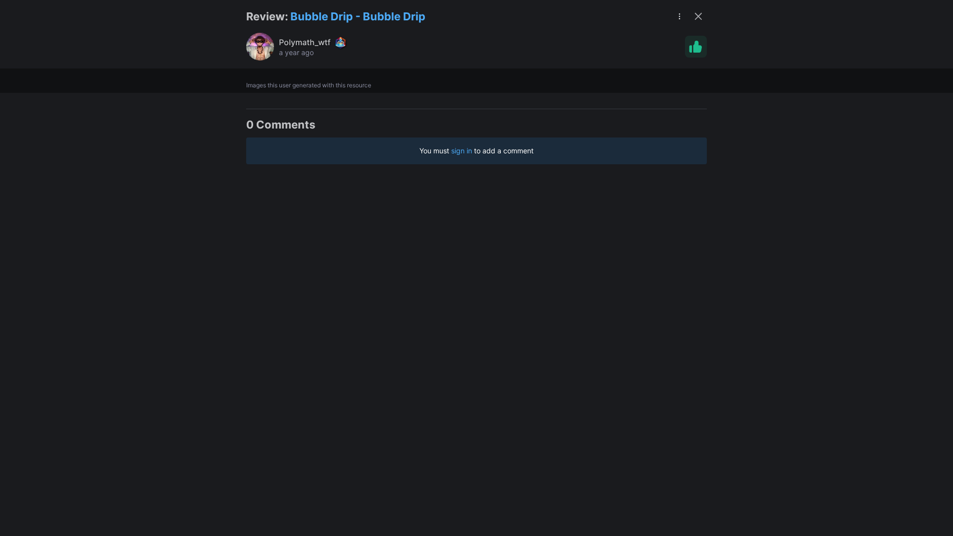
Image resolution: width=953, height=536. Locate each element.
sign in (461, 150)
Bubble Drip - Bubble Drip (357, 16)
